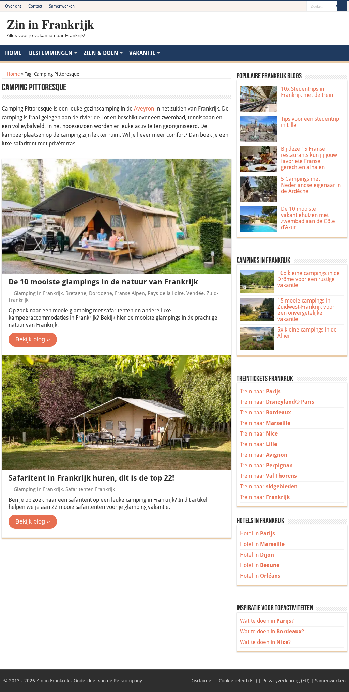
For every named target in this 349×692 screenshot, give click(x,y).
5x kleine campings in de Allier (307, 332)
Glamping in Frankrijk (38, 293)
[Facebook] (282, 6)
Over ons (13, 6)
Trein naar (260, 391)
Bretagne (75, 293)
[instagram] (301, 6)
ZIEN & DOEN (101, 53)
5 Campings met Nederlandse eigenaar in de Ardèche (311, 185)
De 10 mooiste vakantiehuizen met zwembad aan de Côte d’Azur (308, 218)
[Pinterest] (288, 6)
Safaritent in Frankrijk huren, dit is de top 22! (91, 478)
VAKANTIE (142, 53)
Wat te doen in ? (267, 621)
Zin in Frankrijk (50, 24)
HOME (13, 53)
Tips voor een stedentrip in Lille (310, 122)
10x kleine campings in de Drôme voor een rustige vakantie (308, 279)
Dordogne (100, 293)
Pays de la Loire (166, 293)
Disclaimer (201, 680)
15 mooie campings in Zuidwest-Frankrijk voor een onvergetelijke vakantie (305, 309)
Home (12, 74)
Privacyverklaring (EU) (285, 680)
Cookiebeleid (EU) (238, 680)
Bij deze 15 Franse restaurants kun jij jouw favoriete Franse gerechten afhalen (309, 158)
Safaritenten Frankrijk (90, 489)
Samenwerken (62, 6)
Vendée (195, 293)
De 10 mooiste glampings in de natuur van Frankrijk (103, 282)
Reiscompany (128, 680)
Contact (35, 6)
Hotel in (257, 533)
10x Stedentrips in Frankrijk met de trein (307, 92)
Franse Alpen (130, 293)
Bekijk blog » (32, 339)
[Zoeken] (342, 6)
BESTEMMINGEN (51, 53)
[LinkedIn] (295, 6)
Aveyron (144, 108)
